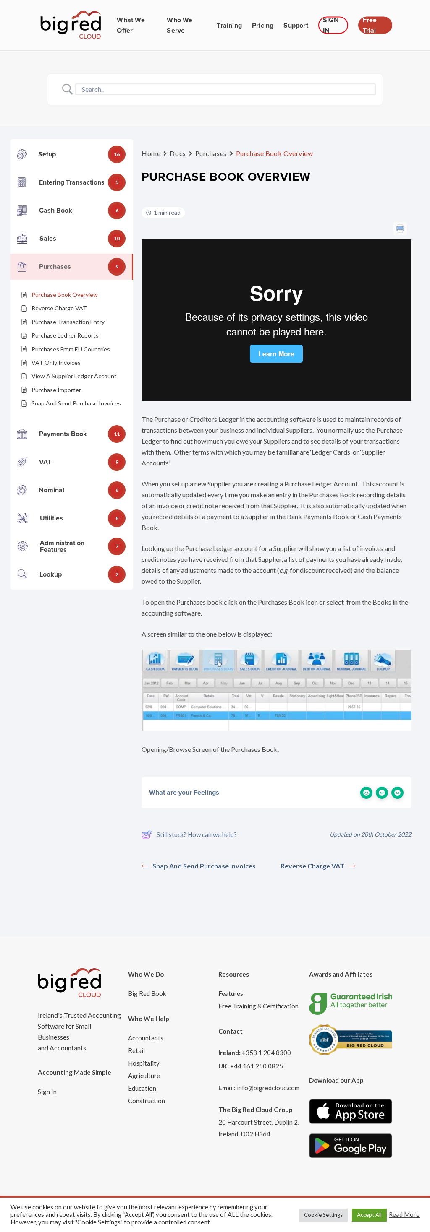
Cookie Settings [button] (323, 1214)
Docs (178, 153)
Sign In (47, 1091)
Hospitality (144, 1063)
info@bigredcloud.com (268, 1088)
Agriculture (144, 1075)
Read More (404, 1214)
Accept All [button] (369, 1214)
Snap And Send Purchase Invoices (204, 866)
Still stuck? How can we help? (197, 834)
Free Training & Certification (258, 1006)
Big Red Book (147, 993)
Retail (136, 1050)
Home (151, 153)
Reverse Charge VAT (312, 866)
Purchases (211, 153)
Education (142, 1088)
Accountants (145, 1038)
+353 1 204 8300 (266, 1052)
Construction (146, 1101)
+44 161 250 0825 (256, 1066)
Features (230, 993)
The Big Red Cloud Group (255, 1109)
